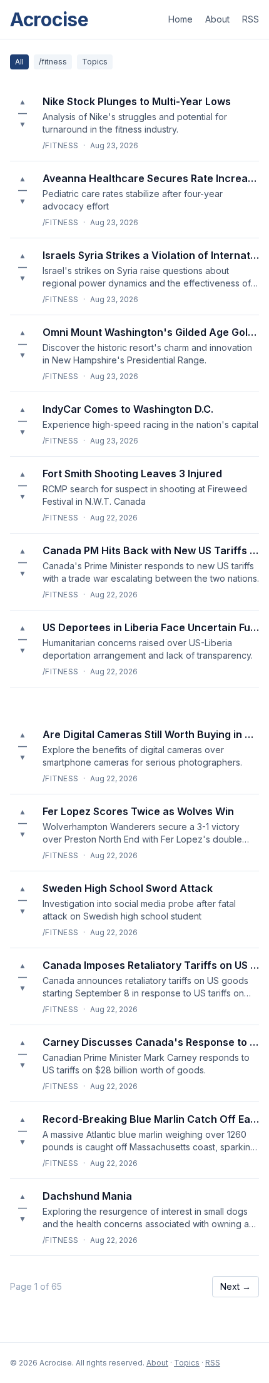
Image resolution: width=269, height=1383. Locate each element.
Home (180, 19)
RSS (250, 19)
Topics (95, 61)
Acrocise (49, 19)
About (217, 19)
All (19, 61)
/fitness (53, 61)
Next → (235, 1286)
